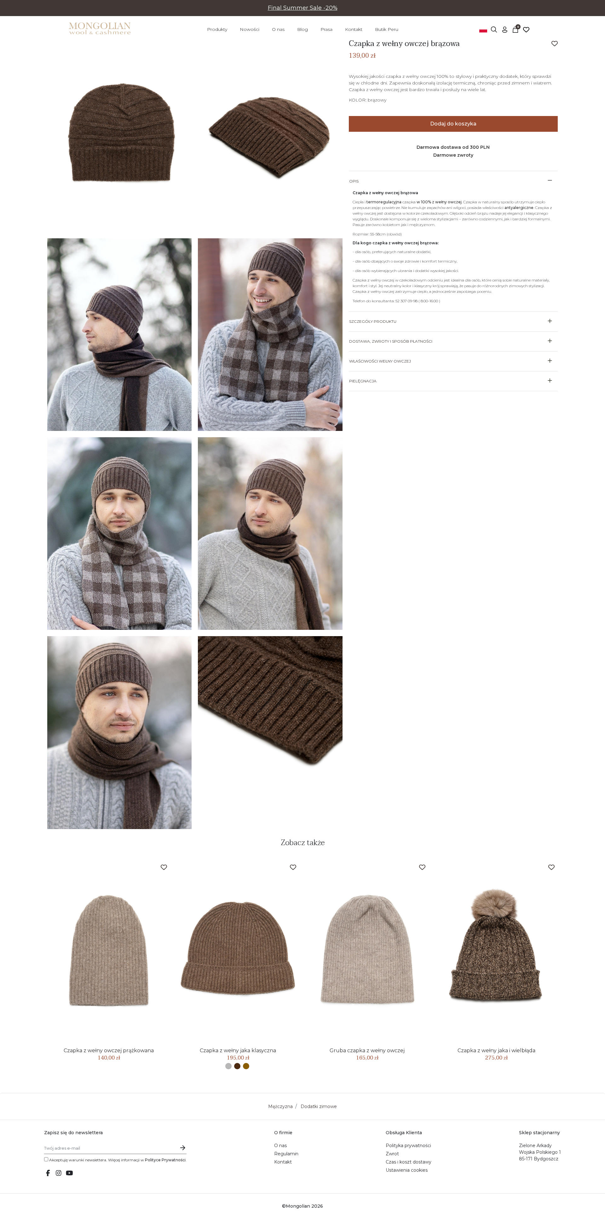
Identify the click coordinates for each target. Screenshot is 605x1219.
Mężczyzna (280, 1106)
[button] (494, 29)
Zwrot (392, 1154)
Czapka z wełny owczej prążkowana (109, 1051)
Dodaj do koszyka (453, 124)
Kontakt (283, 1162)
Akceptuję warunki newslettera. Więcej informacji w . (117, 1160)
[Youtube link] (69, 1173)
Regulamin (286, 1154)
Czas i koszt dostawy (408, 1162)
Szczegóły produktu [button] (372, 321)
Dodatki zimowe (319, 1106)
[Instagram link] (58, 1173)
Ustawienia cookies (407, 1170)
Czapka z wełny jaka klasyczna (238, 1051)
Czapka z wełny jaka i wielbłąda (496, 1051)
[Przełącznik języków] (483, 29)
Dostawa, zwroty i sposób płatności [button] (390, 341)
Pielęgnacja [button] (363, 381)
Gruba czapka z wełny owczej (367, 1051)
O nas (280, 1145)
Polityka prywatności (408, 1145)
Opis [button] (354, 181)
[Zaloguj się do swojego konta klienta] (504, 29)
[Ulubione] (526, 29)
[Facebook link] (48, 1173)
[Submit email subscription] (183, 1147)
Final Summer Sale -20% (302, 7)
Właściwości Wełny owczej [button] (380, 361)
